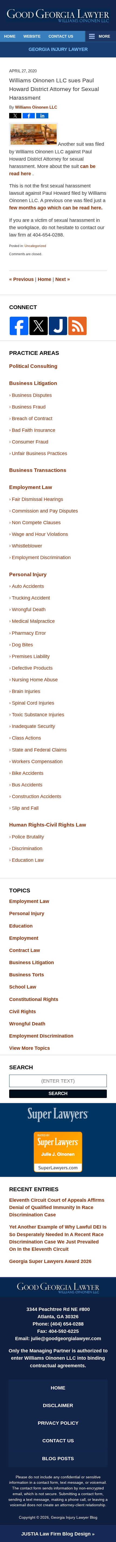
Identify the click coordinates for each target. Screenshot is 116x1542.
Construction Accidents (36, 796)
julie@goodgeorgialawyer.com (66, 1338)
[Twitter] (38, 326)
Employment (28, 938)
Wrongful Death (29, 609)
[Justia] (58, 326)
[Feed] (77, 326)
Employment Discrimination (41, 557)
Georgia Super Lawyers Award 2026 (50, 1261)
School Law (27, 987)
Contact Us (61, 36)
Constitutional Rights (38, 999)
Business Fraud (29, 407)
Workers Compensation (37, 761)
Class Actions (26, 738)
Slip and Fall (25, 808)
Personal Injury (28, 574)
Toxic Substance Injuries (38, 714)
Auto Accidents (28, 586)
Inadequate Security (33, 726)
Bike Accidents (27, 773)
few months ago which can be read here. (56, 207)
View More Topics (29, 1048)
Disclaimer (58, 1405)
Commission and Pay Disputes (45, 511)
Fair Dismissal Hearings (37, 499)
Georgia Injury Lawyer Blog (58, 15)
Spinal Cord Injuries (33, 703)
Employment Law (30, 487)
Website (31, 36)
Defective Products (32, 668)
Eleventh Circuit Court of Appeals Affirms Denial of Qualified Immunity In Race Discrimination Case (56, 1207)
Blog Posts (58, 1458)
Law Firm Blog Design (56, 1534)
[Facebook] (19, 326)
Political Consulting (33, 366)
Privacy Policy (58, 1423)
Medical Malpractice (33, 621)
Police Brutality (28, 837)
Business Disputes (32, 395)
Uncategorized (35, 246)
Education (26, 926)
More (104, 36)
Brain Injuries (26, 691)
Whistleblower (27, 546)
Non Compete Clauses (36, 522)
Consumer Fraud (30, 442)
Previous (21, 279)
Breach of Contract (32, 418)
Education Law (28, 860)
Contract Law (29, 950)
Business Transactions (37, 470)
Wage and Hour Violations (40, 534)
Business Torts (31, 974)
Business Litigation (33, 383)
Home (9, 36)
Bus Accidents (27, 785)
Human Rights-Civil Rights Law (47, 825)
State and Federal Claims (39, 750)
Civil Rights (27, 1011)
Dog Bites (22, 644)
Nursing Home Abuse (35, 679)
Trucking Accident (31, 598)
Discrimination (27, 848)
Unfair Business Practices (39, 453)
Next (62, 279)
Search (58, 1093)
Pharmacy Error (29, 633)
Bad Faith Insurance (33, 430)
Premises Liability (31, 656)
